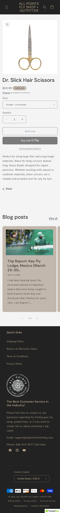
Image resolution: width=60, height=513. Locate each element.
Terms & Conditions (17, 356)
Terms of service (47, 501)
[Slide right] (37, 318)
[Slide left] (22, 318)
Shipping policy (21, 506)
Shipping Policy (15, 341)
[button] (6, 7)
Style (5, 98)
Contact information (40, 506)
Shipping (6, 93)
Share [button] (9, 188)
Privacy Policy (14, 363)
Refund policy (14, 501)
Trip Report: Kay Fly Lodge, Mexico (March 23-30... (27, 265)
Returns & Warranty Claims (22, 348)
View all (53, 218)
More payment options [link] (30, 148)
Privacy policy (30, 501)
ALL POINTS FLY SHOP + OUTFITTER (34, 497)
